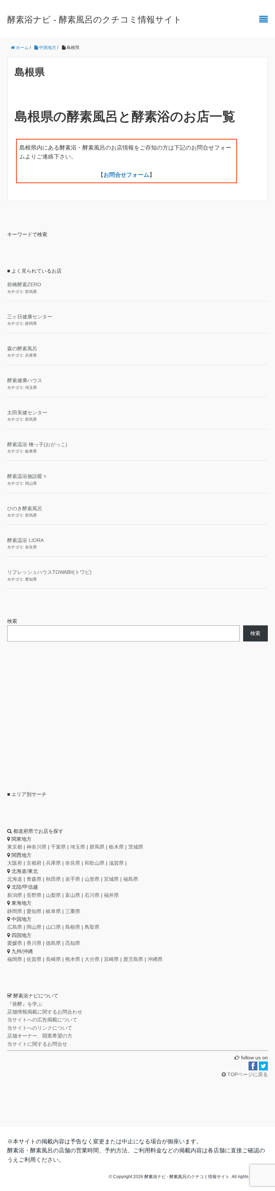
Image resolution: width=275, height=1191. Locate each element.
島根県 (72, 927)
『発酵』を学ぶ (24, 1004)
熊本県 (72, 959)
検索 (12, 621)
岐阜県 (31, 451)
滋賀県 (116, 863)
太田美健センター (27, 412)
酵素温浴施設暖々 (27, 476)
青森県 (34, 879)
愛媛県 (14, 943)
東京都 (14, 847)
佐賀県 (34, 959)
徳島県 (53, 943)
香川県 (34, 943)
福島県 (130, 879)
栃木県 (116, 847)
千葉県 (58, 847)
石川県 (92, 895)
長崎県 (53, 959)
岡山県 (31, 483)
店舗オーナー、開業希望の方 (39, 1036)
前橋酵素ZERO (24, 284)
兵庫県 (31, 355)
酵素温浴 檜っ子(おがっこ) (37, 444)
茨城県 (135, 847)
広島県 (14, 927)
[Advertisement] (61, 715)
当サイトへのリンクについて (39, 1028)
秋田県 (53, 879)
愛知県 (31, 579)
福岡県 (14, 959)
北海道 (14, 879)
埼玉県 (31, 387)
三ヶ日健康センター (29, 316)
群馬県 (31, 291)
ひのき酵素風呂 (24, 508)
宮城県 (111, 879)
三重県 (72, 911)
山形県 (92, 879)
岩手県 (72, 879)
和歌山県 (95, 863)
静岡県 (31, 323)
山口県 (53, 927)
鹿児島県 (133, 959)
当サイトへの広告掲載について (42, 1019)
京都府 (34, 863)
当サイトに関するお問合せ (37, 1044)
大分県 (92, 959)
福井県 (111, 895)
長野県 (34, 895)
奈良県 (31, 547)
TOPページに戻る (247, 1074)
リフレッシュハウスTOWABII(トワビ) (49, 572)
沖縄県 (155, 959)
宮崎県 (111, 959)
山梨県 (53, 895)
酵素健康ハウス (24, 380)
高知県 (72, 943)
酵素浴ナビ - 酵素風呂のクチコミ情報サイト (94, 19)
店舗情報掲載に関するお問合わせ (44, 1012)
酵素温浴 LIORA (25, 540)
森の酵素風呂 (22, 348)
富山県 (72, 895)
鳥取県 (92, 927)
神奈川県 (36, 847)
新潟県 (14, 895)
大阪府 (14, 863)
